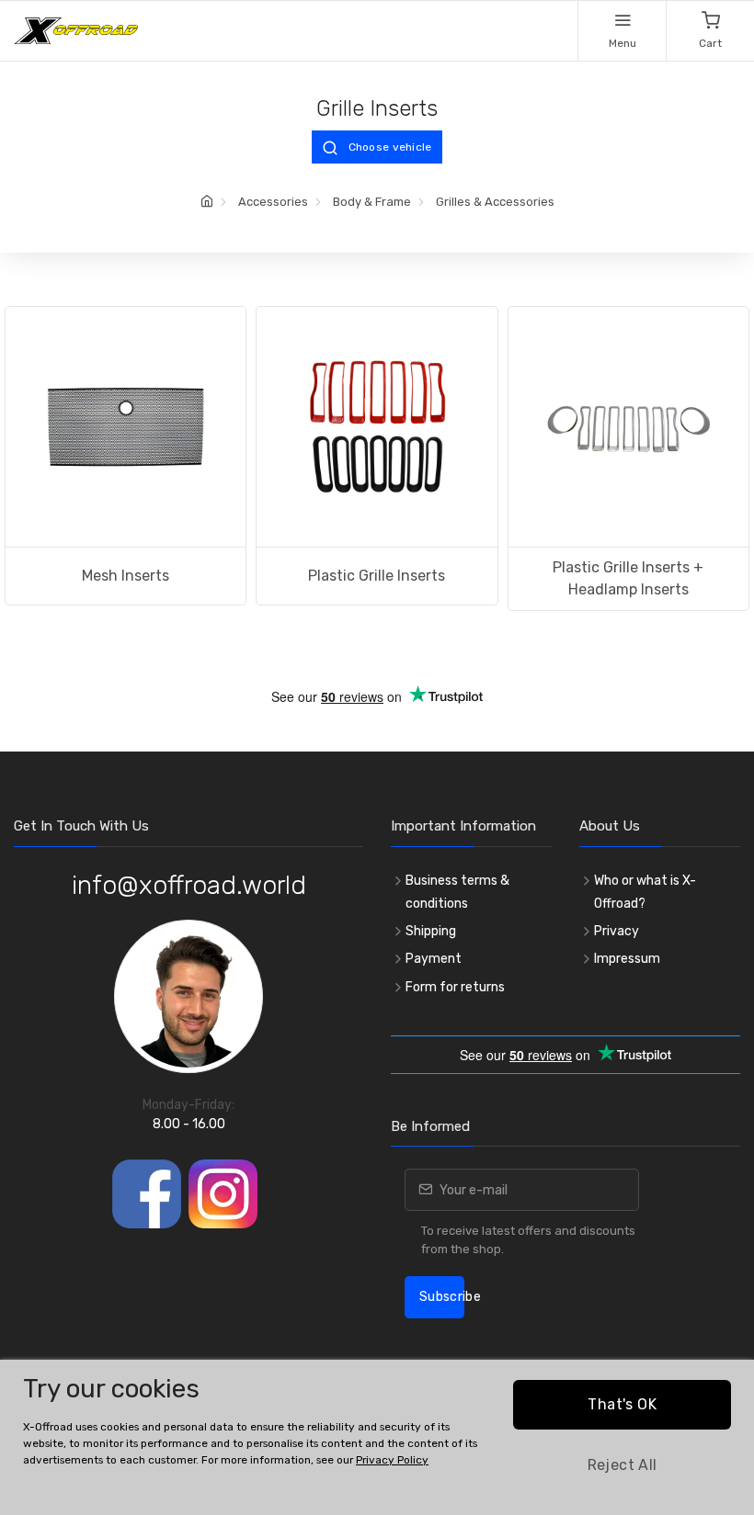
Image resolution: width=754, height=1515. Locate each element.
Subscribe (441, 1297)
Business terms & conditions (457, 892)
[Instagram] (222, 1193)
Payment (434, 959)
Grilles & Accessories (495, 202)
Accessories (273, 202)
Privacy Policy (392, 1459)
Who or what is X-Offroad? (645, 892)
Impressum (627, 959)
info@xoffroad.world (189, 885)
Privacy (616, 931)
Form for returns (455, 987)
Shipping (431, 931)
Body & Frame (372, 202)
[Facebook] (146, 1193)
